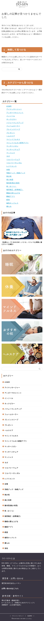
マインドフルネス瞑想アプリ (17, 143)
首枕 (6, 548)
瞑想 (8, 200)
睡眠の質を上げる (13, 193)
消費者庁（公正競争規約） (12, 605)
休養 (8, 169)
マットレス (10, 153)
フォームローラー (13, 126)
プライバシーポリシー (18, 615)
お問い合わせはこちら (10, 588)
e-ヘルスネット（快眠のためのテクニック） (19, 603)
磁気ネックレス (12, 203)
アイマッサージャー (14, 109)
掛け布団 (9, 179)
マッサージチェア (13, 149)
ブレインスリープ (13, 129)
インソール (10, 116)
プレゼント (10, 133)
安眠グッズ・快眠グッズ (15, 173)
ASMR (9, 106)
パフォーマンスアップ (14, 123)
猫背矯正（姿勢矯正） (14, 190)
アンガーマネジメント (14, 112)
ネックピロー (11, 119)
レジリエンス (11, 166)
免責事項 (29, 615)
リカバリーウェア (13, 159)
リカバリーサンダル (14, 163)
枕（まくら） (11, 186)
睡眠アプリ (10, 196)
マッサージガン (12, 146)
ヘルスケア (10, 136)
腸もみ (9, 206)
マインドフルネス (13, 139)
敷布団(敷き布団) (13, 183)
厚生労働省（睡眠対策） (11, 600)
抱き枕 (9, 176)
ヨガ (8, 156)
